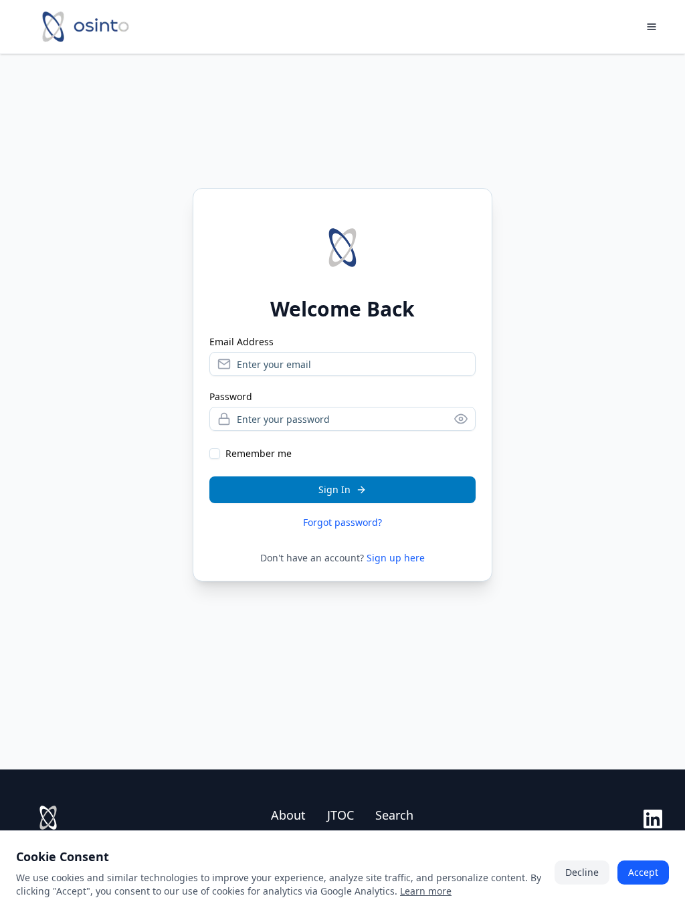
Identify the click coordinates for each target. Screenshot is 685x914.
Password (230, 396)
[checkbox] (214, 453)
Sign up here (396, 557)
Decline (582, 872)
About (288, 815)
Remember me (258, 453)
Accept (643, 872)
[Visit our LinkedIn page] (653, 819)
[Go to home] (85, 27)
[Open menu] (652, 26)
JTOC (340, 815)
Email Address (241, 342)
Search (394, 815)
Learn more (426, 891)
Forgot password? (342, 522)
